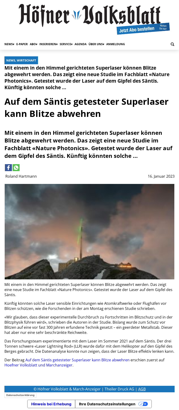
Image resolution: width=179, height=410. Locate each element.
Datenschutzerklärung (20, 395)
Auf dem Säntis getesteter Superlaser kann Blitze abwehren (77, 360)
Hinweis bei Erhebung (51, 404)
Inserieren (47, 44)
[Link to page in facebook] (8, 167)
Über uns (96, 44)
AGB (142, 389)
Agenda (80, 44)
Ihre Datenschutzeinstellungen (107, 404)
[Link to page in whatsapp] (16, 167)
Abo (33, 44)
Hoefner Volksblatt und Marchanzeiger (38, 365)
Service (65, 44)
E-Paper (22, 44)
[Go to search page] (172, 44)
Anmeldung (115, 44)
